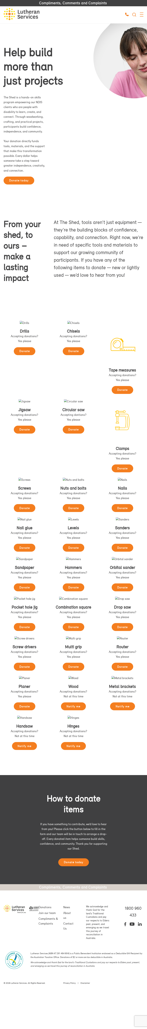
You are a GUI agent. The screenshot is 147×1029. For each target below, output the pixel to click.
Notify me (73, 706)
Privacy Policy (69, 983)
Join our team (47, 913)
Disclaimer (85, 983)
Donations (45, 907)
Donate (24, 351)
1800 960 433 (133, 912)
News (66, 907)
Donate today (19, 180)
